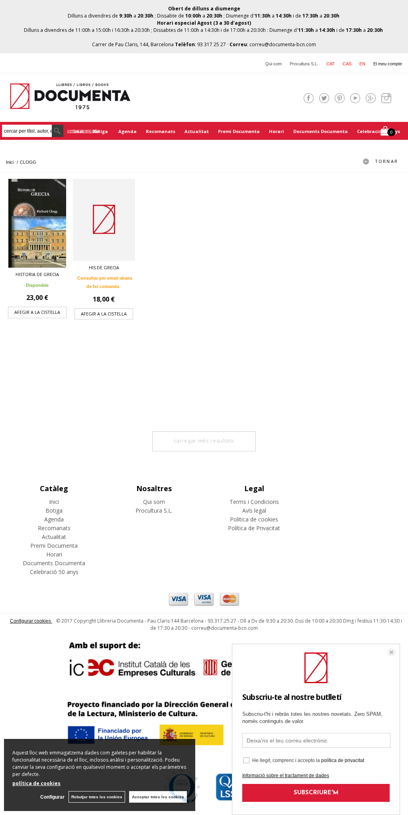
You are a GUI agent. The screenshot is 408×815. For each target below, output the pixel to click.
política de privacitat (342, 760)
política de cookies (36, 783)
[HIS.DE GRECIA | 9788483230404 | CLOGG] (104, 220)
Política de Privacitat (254, 528)
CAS (347, 63)
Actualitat (196, 131)
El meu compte (387, 63)
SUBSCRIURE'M (316, 793)
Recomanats (160, 131)
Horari (276, 131)
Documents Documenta (320, 131)
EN (362, 63)
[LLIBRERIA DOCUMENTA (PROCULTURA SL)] (70, 104)
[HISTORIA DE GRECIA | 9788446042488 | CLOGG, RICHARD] (37, 223)
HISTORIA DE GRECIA (37, 274)
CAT (330, 63)
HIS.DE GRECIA (104, 267)
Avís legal (254, 510)
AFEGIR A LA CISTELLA (37, 312)
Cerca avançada (83, 130)
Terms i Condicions (254, 501)
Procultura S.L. (304, 63)
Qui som (273, 63)
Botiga (101, 131)
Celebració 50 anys (378, 131)
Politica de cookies (254, 519)
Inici (54, 501)
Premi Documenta (239, 131)
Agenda (127, 131)
